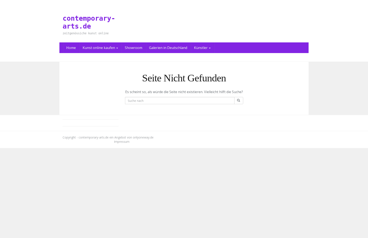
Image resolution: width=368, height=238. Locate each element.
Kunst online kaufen (99, 47)
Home (71, 47)
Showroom (133, 47)
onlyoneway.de (143, 137)
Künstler (201, 47)
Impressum (121, 142)
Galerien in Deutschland (168, 47)
